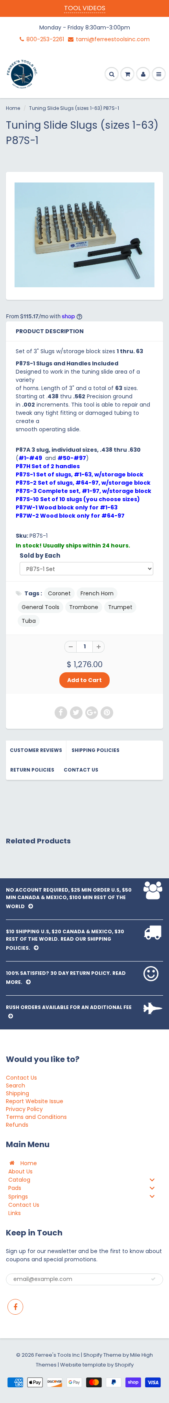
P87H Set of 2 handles (48, 466)
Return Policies (32, 769)
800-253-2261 (45, 39)
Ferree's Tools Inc (57, 1355)
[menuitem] (84, 1163)
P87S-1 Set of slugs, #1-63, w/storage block (79, 474)
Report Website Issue (34, 1101)
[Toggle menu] (152, 1179)
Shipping (17, 1093)
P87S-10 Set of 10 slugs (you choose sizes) (78, 499)
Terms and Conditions (36, 1117)
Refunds (17, 1125)
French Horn (97, 593)
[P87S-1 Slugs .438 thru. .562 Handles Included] (84, 235)
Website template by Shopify (97, 1364)
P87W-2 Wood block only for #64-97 (70, 516)
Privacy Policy (24, 1109)
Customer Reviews (36, 750)
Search (15, 1085)
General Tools (40, 607)
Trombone (83, 607)
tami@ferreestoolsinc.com (113, 39)
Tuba (29, 621)
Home (13, 108)
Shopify (92, 1355)
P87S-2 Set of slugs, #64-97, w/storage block (83, 483)
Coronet (59, 593)
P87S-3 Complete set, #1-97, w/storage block (83, 491)
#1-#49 (30, 458)
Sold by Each (40, 555)
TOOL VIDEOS (84, 8)
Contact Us (81, 769)
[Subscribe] (153, 1279)
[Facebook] (15, 1307)
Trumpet (120, 607)
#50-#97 (71, 458)
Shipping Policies (95, 750)
